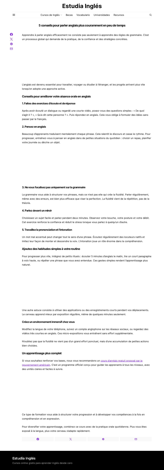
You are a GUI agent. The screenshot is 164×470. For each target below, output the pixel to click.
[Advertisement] (87, 62)
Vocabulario (83, 15)
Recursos (119, 15)
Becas (69, 15)
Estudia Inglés (82, 5)
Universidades (102, 15)
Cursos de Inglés (50, 15)
